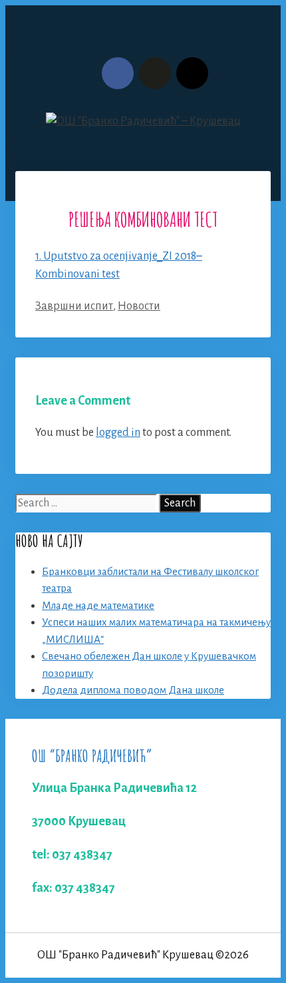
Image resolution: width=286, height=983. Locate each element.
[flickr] (155, 73)
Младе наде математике (98, 605)
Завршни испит (74, 306)
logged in (118, 433)
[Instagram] (192, 73)
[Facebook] (118, 73)
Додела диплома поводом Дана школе (133, 689)
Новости (139, 306)
